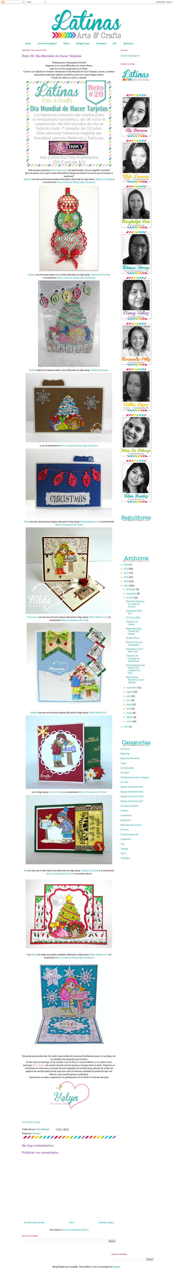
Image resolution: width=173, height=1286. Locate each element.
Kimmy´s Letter (56, 792)
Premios (125, 830)
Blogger (116, 1267)
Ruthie (32, 370)
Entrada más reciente (34, 1222)
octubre (130, 598)
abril (128, 709)
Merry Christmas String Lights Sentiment (76, 182)
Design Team (82, 43)
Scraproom (126, 839)
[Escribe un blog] (60, 1129)
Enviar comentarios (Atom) (76, 1230)
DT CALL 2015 (133, 617)
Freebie (124, 810)
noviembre (131, 593)
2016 (126, 577)
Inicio (28, 43)
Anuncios (125, 749)
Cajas (123, 763)
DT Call (124, 782)
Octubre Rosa (132, 638)
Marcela (27, 179)
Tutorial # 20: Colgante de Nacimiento (133, 658)
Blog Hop (125, 754)
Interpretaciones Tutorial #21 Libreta (133, 631)
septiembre (132, 687)
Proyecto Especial (129, 834)
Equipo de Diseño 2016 (132, 796)
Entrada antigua (106, 1222)
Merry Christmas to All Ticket (69, 525)
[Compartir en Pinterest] (67, 1129)
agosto (129, 692)
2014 (126, 586)
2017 (126, 573)
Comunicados (127, 768)
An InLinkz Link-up (31, 1122)
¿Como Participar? (47, 43)
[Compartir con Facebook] (65, 1129)
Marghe (34, 712)
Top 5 (123, 853)
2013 (126, 727)
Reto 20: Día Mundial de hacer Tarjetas (135, 680)
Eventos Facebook (130, 806)
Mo (25, 870)
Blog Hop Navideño (130, 758)
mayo (129, 704)
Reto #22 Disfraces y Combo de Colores (135, 604)
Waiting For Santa (104, 179)
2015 (126, 581)
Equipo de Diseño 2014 (132, 787)
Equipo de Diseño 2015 (132, 792)
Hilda (26, 522)
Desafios (36, 1133)
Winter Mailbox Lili (89, 522)
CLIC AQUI (38, 1065)
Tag (122, 844)
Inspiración (126, 820)
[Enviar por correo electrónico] (57, 1129)
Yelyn (34, 954)
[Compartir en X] (62, 1129)
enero (129, 721)
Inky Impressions (60, 170)
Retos (66, 43)
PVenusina (32, 617)
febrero (130, 717)
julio (128, 696)
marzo (129, 713)
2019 (126, 564)
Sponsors (128, 43)
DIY (115, 43)
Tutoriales (101, 43)
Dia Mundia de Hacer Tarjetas (135, 777)
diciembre (131, 589)
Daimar (31, 275)
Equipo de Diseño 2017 (132, 801)
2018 (126, 569)
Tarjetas (124, 849)
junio (129, 700)
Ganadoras (126, 815)
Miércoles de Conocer (131, 825)
